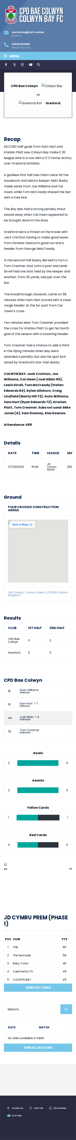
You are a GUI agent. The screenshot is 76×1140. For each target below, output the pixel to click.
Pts (64, 939)
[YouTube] (30, 64)
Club (16, 939)
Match (44, 1027)
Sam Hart (26, 703)
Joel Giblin (27, 717)
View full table (38, 987)
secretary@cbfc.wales (28, 33)
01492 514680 (21, 45)
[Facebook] (6, 64)
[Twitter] (14, 64)
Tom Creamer (29, 730)
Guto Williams (29, 690)
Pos (8, 939)
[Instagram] (22, 64)
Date (12, 1027)
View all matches (38, 1048)
